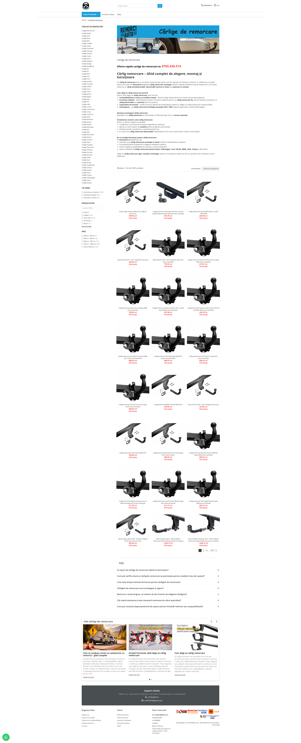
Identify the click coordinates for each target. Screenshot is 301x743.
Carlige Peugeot (87, 145)
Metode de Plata (123, 715)
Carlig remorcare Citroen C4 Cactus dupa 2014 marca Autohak (133, 405)
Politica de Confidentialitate (91, 720)
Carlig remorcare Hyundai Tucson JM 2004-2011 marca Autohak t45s (133, 357)
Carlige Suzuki (86, 170)
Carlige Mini (86, 132)
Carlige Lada (86, 104)
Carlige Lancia (86, 107)
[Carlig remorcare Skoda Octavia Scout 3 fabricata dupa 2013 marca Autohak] (132, 482)
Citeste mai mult (88, 677)
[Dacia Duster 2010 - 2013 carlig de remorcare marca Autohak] (168, 241)
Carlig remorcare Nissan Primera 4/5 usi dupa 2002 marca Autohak (203, 261)
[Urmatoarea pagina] (216, 550)
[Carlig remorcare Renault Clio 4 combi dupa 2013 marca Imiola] (168, 434)
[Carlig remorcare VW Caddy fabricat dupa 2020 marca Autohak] (203, 482)
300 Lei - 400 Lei (89, 236)
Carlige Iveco (86, 91)
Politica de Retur (122, 718)
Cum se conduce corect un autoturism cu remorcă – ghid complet (103, 654)
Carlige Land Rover (88, 109)
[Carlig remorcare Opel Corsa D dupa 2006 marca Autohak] (132, 289)
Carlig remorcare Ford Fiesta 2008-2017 (132, 453)
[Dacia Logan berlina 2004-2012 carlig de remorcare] (132, 193)
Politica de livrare (88, 723)
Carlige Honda (87, 81)
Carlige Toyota (87, 175)
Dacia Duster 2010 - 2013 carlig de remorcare (203, 404)
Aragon (86, 215)
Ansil (85, 212)
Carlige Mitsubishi (88, 134)
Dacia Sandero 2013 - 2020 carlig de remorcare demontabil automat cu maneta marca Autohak (168, 540)
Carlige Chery (86, 46)
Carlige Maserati (87, 119)
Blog (119, 14)
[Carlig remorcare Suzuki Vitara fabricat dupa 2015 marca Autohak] (168, 482)
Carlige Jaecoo (86, 94)
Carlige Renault (87, 155)
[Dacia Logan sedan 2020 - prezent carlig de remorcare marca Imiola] (132, 525)
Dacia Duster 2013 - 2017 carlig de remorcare (132, 260)
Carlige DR (85, 69)
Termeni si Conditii (88, 718)
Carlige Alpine (86, 33)
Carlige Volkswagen (88, 178)
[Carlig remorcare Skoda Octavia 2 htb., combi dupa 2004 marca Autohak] (168, 289)
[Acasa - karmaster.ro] (93, 6)
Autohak (87, 221)
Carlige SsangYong (88, 165)
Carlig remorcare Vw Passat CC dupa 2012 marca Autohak (203, 357)
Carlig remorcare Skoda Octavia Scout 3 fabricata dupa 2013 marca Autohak (133, 502)
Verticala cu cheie (90, 198)
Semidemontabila (90, 195)
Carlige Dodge (86, 64)
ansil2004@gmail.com (153, 700)
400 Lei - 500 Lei (89, 238)
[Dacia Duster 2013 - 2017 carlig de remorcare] (132, 241)
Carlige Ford (86, 79)
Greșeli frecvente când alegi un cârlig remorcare (147, 654)
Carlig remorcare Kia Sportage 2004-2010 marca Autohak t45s (168, 357)
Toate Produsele (90, 14)
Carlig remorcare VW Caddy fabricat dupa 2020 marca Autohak (203, 502)
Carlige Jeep (86, 99)
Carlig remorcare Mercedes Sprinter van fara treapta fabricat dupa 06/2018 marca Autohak (168, 212)
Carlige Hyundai (87, 84)
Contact (84, 726)
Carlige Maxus (86, 122)
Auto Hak (87, 218)
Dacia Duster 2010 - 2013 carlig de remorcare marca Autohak (168, 261)
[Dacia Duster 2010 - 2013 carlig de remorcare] (203, 386)
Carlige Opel (86, 142)
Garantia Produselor (124, 720)
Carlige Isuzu (86, 89)
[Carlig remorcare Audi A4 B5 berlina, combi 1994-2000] (203, 193)
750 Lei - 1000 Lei (89, 244)
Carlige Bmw (86, 38)
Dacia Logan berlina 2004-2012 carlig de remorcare (132, 212)
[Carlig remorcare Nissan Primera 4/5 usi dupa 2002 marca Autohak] (203, 241)
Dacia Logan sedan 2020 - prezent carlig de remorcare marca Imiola (133, 540)
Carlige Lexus (86, 112)
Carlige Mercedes (88, 127)
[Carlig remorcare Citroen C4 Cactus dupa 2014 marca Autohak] (132, 385)
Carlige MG (85, 129)
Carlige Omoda (87, 140)
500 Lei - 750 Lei (89, 241)
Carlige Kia (85, 102)
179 (212, 550)
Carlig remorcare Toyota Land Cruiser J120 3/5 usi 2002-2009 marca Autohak (203, 309)
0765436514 (153, 697)
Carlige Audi (86, 36)
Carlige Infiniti (86, 86)
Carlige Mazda (86, 124)
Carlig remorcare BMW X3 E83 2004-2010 (168, 404)
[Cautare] (160, 6)
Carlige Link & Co (87, 114)
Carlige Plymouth (88, 147)
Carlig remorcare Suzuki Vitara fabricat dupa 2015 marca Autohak (168, 502)
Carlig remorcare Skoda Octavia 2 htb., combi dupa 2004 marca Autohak (168, 309)
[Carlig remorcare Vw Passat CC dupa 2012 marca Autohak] (203, 337)
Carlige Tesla (86, 173)
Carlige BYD (86, 41)
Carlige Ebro (86, 74)
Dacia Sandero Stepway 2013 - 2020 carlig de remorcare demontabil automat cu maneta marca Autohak (203, 540)
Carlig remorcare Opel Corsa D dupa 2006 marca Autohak (133, 309)
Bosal (86, 223)
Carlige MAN (86, 117)
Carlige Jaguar (86, 97)
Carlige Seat (86, 160)
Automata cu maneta (91, 192)
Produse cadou (108, 14)
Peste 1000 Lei (89, 247)
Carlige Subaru (87, 167)
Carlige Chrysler (87, 51)
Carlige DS (85, 71)
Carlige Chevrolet (88, 48)
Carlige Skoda (86, 162)
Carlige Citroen (87, 53)
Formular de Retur (123, 723)
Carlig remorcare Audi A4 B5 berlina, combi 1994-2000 (203, 212)
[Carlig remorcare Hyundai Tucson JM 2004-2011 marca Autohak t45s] (132, 337)
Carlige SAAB (86, 157)
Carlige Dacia (86, 59)
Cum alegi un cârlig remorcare (189, 653)
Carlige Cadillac (87, 43)
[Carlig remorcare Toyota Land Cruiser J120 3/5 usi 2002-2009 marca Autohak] (203, 289)
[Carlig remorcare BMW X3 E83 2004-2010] (168, 386)
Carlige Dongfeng (88, 66)
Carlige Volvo (86, 180)
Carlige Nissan (86, 137)
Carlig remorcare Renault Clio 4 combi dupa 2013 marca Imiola (168, 454)
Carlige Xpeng (86, 183)
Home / (85, 20)
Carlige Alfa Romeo (88, 31)
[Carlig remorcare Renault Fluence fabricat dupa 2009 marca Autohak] (203, 434)
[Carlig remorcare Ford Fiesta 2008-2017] (132, 434)
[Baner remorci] (168, 39)
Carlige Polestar (87, 150)
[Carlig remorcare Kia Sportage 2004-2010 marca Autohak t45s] (168, 337)
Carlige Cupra (86, 56)
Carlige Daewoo (87, 61)
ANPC (119, 726)
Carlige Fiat (85, 76)
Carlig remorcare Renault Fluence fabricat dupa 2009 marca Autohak (203, 454)
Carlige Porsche (87, 152)
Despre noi (85, 715)
